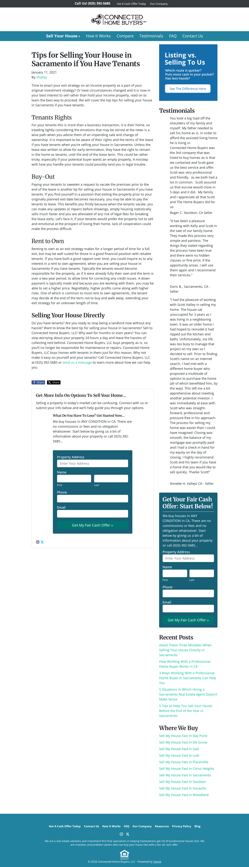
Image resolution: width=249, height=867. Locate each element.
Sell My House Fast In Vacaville (182, 788)
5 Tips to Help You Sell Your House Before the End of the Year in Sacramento (185, 711)
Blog (197, 826)
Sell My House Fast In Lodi (179, 755)
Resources (162, 826)
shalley (41, 77)
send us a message (77, 362)
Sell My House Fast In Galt (179, 749)
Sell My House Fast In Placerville (183, 762)
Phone (62, 492)
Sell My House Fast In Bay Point (183, 736)
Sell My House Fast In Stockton (182, 781)
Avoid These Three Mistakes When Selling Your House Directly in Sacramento (185, 650)
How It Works (98, 35)
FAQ (173, 35)
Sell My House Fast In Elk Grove (183, 742)
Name (61, 472)
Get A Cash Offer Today (131, 3)
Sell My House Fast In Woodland (184, 795)
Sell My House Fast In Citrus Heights (186, 768)
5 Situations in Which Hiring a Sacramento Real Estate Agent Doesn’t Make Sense (188, 694)
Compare (125, 35)
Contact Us (192, 35)
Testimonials (151, 35)
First (59, 485)
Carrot (157, 861)
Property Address (70, 457)
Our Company (159, 3)
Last (96, 485)
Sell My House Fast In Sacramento (185, 775)
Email (61, 507)
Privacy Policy (181, 826)
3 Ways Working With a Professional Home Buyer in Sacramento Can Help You (187, 678)
